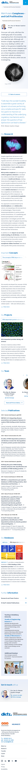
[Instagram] (2, 761)
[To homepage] (10, 2)
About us (3, 746)
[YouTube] (16, 761)
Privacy (3, 767)
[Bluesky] (9, 761)
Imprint (3, 764)
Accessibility (4, 769)
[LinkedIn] (5, 761)
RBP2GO (3, 562)
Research (3, 748)
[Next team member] (27, 375)
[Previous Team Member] (23, 375)
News (2, 756)
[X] (12, 761)
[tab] (12, 257)
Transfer (3, 751)
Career (3, 753)
